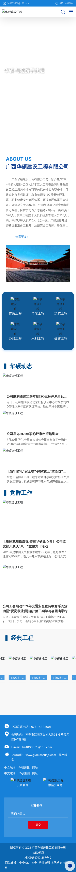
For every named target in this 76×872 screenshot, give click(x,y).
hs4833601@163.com (18, 3)
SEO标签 (39, 852)
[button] (33, 147)
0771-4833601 (66, 3)
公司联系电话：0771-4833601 (31, 726)
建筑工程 (60, 313)
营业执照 (44, 862)
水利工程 (37, 338)
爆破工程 (60, 338)
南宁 (34, 862)
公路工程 (15, 338)
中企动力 (25, 862)
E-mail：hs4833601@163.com (31, 747)
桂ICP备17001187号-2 (38, 857)
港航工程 (37, 313)
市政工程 (15, 313)
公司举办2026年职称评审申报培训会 (33, 434)
